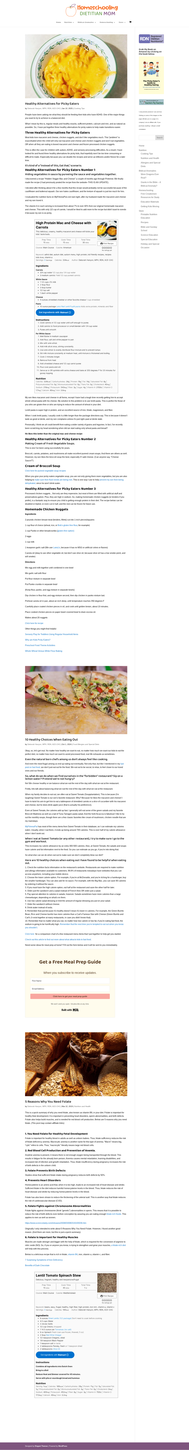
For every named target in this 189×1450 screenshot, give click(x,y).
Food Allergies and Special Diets (86, 744)
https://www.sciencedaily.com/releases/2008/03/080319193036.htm (55, 1223)
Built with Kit (70, 1010)
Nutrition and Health (82, 1106)
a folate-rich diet (118, 1245)
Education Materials (150, 202)
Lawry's (56, 547)
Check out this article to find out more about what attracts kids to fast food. (58, 939)
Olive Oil (56, 1349)
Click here (30, 934)
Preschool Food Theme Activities (40, 645)
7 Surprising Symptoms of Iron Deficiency (44, 1260)
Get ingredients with (49, 312)
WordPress (62, 1446)
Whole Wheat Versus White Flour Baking (43, 651)
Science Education (149, 235)
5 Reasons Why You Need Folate (48, 1101)
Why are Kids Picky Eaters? (37, 640)
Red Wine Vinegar (53, 1335)
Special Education (149, 239)
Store (121, 22)
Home (58, 22)
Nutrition (68, 22)
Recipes (144, 222)
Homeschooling (106, 22)
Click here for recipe (34, 623)
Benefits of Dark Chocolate (37, 1265)
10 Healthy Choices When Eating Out (51, 739)
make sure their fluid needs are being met (53, 480)
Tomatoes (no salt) (63, 1329)
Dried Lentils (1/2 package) (59, 1318)
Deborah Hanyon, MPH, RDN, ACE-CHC (44, 108)
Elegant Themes (41, 1446)
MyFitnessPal (31, 826)
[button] (103, 248)
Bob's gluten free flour (67, 525)
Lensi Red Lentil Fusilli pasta (68, 306)
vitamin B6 (73, 1254)
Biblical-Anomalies (86, 22)
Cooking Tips (79, 108)
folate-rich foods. (114, 1214)
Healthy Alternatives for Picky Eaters (52, 103)
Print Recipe (108, 243)
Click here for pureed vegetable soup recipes (45, 471)
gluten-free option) (66, 531)
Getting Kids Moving (150, 206)
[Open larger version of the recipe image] (107, 230)
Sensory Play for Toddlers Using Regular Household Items (51, 634)
